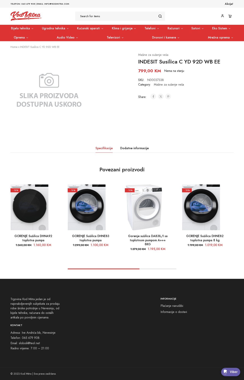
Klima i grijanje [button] (122, 28)
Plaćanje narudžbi (172, 306)
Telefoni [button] (150, 28)
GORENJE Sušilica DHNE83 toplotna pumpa (90, 238)
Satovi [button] (195, 28)
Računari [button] (174, 28)
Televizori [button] (113, 37)
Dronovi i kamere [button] (164, 37)
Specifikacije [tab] (104, 148)
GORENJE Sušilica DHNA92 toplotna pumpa (33, 238)
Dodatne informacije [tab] (134, 148)
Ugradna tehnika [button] (53, 28)
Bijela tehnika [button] (20, 28)
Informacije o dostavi (174, 312)
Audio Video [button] (66, 37)
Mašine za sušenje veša (153, 55)
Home (13, 47)
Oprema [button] (19, 37)
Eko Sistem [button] (219, 28)
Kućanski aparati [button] (88, 28)
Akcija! (229, 3)
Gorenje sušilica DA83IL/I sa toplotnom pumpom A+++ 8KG (148, 240)
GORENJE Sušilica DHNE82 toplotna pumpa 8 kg (205, 238)
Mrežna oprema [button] (219, 37)
